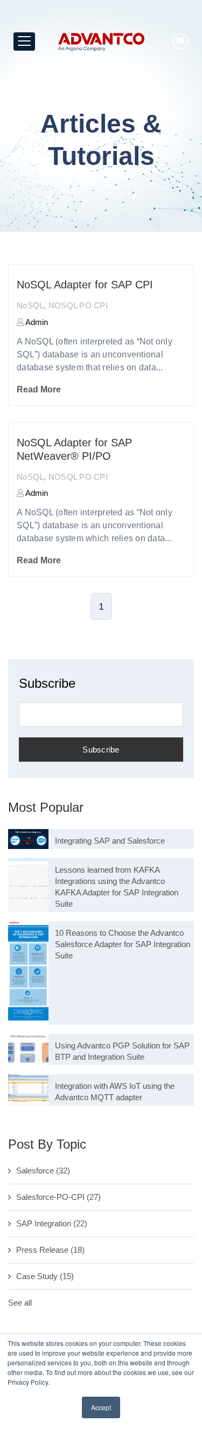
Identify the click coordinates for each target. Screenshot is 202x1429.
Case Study (45, 1276)
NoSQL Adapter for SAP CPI (85, 285)
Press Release (50, 1249)
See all (20, 1302)
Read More (39, 389)
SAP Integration (51, 1223)
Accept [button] (101, 1407)
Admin (36, 322)
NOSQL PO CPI (78, 305)
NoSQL (30, 305)
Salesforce (43, 1170)
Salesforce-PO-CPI (58, 1197)
